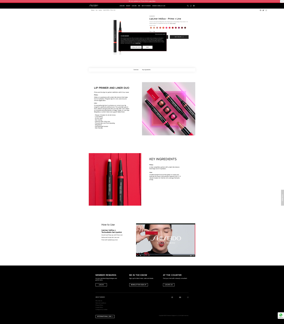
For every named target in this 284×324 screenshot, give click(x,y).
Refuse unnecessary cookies (160, 34)
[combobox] (105, 316)
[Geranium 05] (163, 28)
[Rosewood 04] (160, 28)
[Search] (188, 6)
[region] (142, 41)
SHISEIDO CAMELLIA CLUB (158, 5)
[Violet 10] (179, 28)
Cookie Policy (99, 307)
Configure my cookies (101, 309)
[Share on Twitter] (263, 10)
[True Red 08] (173, 28)
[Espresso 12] (185, 28)
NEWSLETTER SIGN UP (138, 285)
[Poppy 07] (169, 28)
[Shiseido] (93, 6)
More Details (173, 23)
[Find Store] (193, 6)
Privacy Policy (99, 305)
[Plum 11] (182, 28)
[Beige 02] (154, 28)
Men (139, 5)
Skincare (122, 5)
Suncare (134, 5)
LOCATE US (169, 285)
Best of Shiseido (146, 5)
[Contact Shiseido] (191, 6)
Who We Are (98, 301)
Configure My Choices (136, 47)
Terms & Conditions (100, 303)
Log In (101, 285)
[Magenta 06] (166, 28)
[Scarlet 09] (176, 28)
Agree (147, 47)
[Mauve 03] (157, 28)
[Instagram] (266, 10)
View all (282, 197)
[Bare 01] (151, 28)
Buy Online (178, 36)
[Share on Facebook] (260, 10)
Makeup (128, 5)
